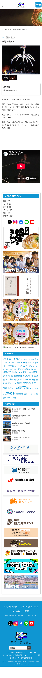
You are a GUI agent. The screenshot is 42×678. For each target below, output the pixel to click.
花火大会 (25, 379)
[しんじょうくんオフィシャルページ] (21, 543)
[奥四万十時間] (21, 449)
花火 (21, 379)
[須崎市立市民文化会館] (21, 491)
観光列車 (35, 380)
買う (5, 213)
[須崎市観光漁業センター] (21, 522)
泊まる (5, 207)
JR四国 (5, 359)
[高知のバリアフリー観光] (21, 532)
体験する (6, 216)
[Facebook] (21, 222)
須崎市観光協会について (29, 607)
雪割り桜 (19, 383)
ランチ (36, 369)
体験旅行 (7, 372)
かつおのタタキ (25, 359)
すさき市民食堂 (20, 366)
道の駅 (5, 383)
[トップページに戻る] (21, 633)
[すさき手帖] (21, 286)
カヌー (33, 366)
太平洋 (31, 372)
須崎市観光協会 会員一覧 (14, 615)
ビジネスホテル (23, 369)
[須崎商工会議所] (21, 480)
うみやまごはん (14, 359)
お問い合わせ (32, 615)
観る (5, 201)
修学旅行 (15, 372)
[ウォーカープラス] (21, 582)
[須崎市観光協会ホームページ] (21, 5)
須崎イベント (9, 388)
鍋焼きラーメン (11, 383)
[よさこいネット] (21, 459)
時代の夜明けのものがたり (23, 376)
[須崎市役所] (21, 470)
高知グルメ (30, 388)
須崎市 (21, 387)
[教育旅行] (21, 262)
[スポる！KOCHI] (21, 566)
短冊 (7, 37)
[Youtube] (32, 222)
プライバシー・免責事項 (21, 611)
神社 (13, 379)
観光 (30, 379)
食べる (5, 204)
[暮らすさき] (21, 501)
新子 (9, 376)
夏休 (20, 372)
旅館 (12, 376)
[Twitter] (10, 222)
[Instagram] (15, 222)
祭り (12, 37)
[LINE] (26, 222)
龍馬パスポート (30, 394)
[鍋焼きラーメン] (21, 238)
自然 (17, 379)
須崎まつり (32, 383)
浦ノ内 (8, 379)
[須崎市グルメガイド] (21, 310)
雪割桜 (25, 383)
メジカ (31, 369)
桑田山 (34, 376)
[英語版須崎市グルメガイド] (21, 333)
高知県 (11, 393)
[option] (21, 59)
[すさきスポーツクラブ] (21, 511)
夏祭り (25, 372)
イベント (6, 210)
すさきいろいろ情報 (11, 607)
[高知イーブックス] (21, 553)
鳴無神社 (20, 394)
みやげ (28, 366)
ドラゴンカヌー (13, 369)
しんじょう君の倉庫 (14, 362)
